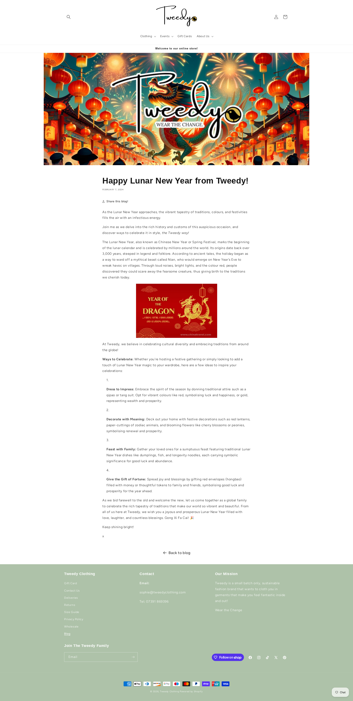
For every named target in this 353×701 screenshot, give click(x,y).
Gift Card (70, 583)
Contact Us (72, 590)
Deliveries (71, 598)
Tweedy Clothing (169, 691)
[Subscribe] (132, 657)
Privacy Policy (73, 619)
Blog (67, 633)
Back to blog (179, 553)
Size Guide (71, 612)
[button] (68, 16)
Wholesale (71, 626)
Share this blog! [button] (117, 201)
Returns (69, 605)
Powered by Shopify (191, 691)
